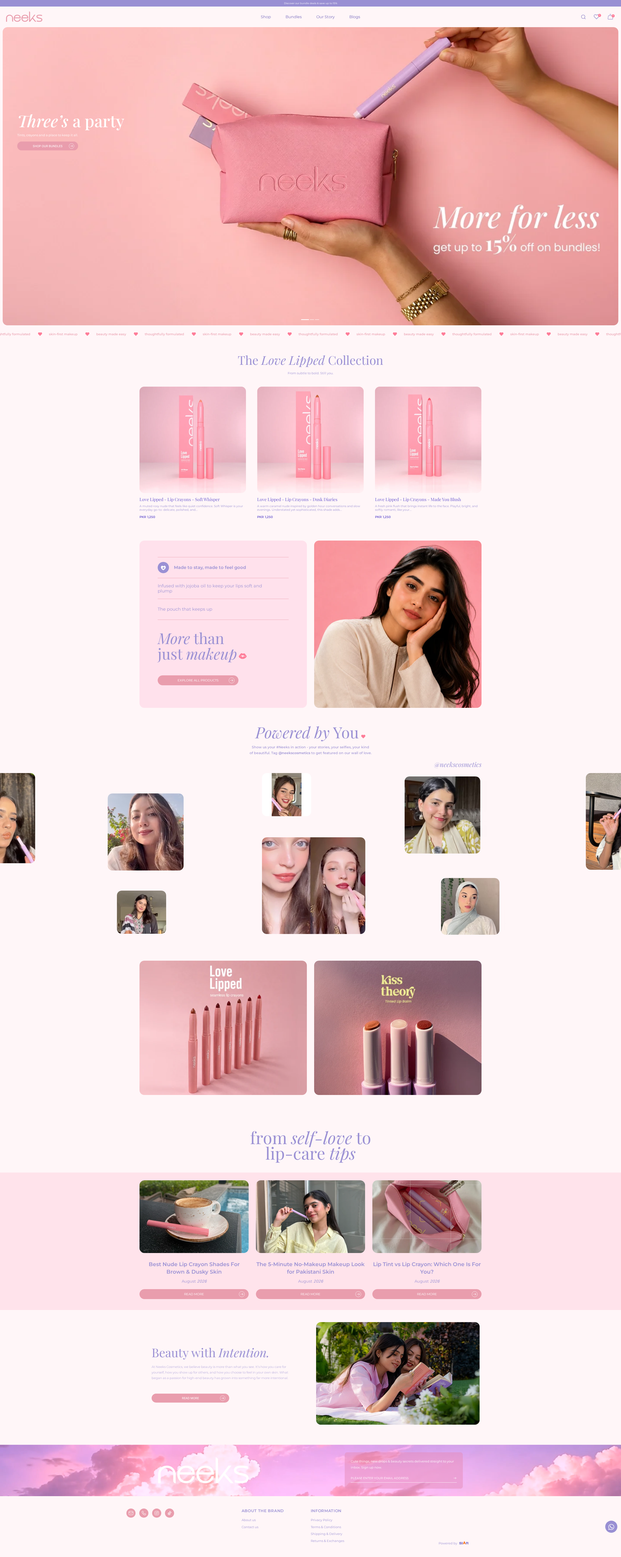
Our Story (325, 17)
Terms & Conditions (326, 1527)
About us (249, 1520)
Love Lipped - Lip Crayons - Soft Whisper (179, 499)
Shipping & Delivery (326, 1534)
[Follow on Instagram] (156, 1513)
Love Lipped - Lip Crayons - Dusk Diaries (297, 499)
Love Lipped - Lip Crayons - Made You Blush (418, 499)
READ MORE (194, 1294)
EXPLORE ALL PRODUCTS (198, 680)
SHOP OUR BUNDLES (48, 146)
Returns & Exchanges (327, 1541)
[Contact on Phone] (143, 1513)
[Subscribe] (452, 1478)
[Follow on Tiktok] (169, 1513)
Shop (266, 17)
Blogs (354, 17)
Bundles (294, 17)
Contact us (250, 1527)
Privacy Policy (321, 1520)
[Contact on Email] (131, 1513)
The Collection (310, 360)
